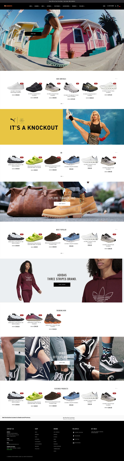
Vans (55, 451)
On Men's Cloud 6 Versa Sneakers (90, 91)
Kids (36, 436)
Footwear (37, 441)
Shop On (33, 33)
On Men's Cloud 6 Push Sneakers (34, 94)
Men (36, 432)
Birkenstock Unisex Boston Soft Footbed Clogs (34, 166)
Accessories (38, 444)
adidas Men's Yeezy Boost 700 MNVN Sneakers (15, 323)
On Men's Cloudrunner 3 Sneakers (16, 94)
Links (104, 6)
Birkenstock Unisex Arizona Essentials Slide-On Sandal (15, 166)
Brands (37, 446)
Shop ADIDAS (62, 284)
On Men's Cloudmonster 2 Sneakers (108, 91)
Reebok (56, 444)
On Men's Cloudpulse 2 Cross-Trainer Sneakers (52, 95)
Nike (55, 439)
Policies (37, 448)
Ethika (55, 436)
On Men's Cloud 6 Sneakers (108, 164)
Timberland (57, 448)
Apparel (37, 439)
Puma (55, 441)
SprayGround (57, 446)
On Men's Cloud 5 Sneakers (53, 166)
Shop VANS (62, 362)
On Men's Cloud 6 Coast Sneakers (71, 165)
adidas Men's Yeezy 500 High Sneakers (53, 325)
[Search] (115, 6)
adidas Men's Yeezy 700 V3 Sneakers (34, 323)
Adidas (55, 434)
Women (37, 434)
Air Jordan (56, 432)
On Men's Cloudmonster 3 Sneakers (71, 94)
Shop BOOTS (62, 203)
